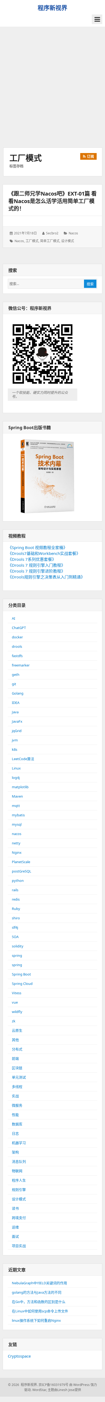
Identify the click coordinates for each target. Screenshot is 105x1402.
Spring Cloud (22, 983)
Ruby (16, 908)
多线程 (17, 1086)
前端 (15, 1058)
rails (15, 889)
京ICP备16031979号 (53, 1384)
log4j (16, 777)
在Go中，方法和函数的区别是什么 (38, 1301)
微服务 (17, 1105)
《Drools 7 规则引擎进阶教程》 (36, 571)
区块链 (17, 1067)
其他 (15, 1039)
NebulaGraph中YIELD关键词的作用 (39, 1283)
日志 (15, 1133)
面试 (15, 1236)
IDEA (15, 702)
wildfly (17, 1011)
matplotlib (20, 786)
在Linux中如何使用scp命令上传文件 (40, 1311)
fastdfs (17, 655)
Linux (16, 768)
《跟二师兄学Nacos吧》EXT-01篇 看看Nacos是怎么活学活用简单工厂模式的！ (52, 201)
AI (13, 618)
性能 (15, 1114)
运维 (15, 1227)
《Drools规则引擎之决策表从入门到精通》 (46, 577)
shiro (16, 918)
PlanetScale (21, 861)
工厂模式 (32, 241)
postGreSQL (21, 871)
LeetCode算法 (23, 758)
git (14, 683)
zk (13, 1021)
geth (15, 674)
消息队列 (19, 1161)
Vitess (16, 992)
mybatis (18, 815)
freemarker (21, 665)
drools (17, 646)
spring (17, 955)
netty (16, 843)
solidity (17, 946)
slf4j (15, 927)
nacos (73, 233)
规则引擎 (19, 1189)
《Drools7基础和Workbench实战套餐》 (44, 553)
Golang (17, 693)
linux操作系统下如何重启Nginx (36, 1320)
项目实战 (19, 1245)
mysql (17, 824)
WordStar (39, 1390)
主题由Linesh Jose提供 (64, 1390)
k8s (14, 749)
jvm (15, 740)
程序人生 (19, 1180)
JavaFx (17, 721)
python (18, 880)
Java (15, 712)
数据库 (17, 1124)
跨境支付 (19, 1217)
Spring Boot (21, 974)
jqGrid (17, 730)
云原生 (17, 1030)
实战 (15, 1096)
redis (16, 899)
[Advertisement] (52, 87)
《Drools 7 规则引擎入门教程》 (36, 565)
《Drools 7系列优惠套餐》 (32, 559)
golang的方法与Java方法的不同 (36, 1292)
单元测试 (19, 1077)
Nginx (17, 852)
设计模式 (67, 241)
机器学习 (19, 1142)
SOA (15, 936)
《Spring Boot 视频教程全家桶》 (37, 547)
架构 (15, 1152)
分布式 (17, 1049)
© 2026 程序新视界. (23, 1384)
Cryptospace (19, 1356)
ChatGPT (19, 627)
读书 (15, 1208)
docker (17, 637)
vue (15, 1002)
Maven (17, 796)
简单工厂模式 (50, 241)
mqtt (16, 805)
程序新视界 (52, 7)
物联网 (17, 1170)
